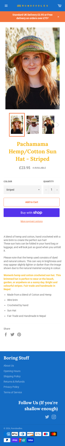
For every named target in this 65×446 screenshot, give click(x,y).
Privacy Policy (11, 386)
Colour (8, 181)
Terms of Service (13, 392)
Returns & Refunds (14, 381)
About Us (9, 365)
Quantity (48, 181)
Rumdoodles (16, 428)
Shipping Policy (12, 376)
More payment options (32, 221)
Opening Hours (12, 371)
